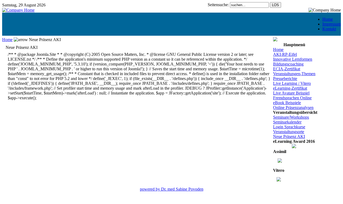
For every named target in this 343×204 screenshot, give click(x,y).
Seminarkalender (287, 122)
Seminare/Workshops (291, 117)
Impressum (331, 24)
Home (327, 19)
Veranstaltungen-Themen (294, 73)
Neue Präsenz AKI (289, 136)
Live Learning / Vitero (292, 83)
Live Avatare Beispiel (291, 93)
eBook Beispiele (287, 102)
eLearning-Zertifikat (290, 88)
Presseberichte (285, 78)
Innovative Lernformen (292, 59)
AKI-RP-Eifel (285, 54)
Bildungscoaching (288, 64)
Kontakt (329, 29)
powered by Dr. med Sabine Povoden (171, 189)
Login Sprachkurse (289, 127)
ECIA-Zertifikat (286, 69)
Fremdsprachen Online (292, 98)
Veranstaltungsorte (288, 131)
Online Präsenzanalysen (293, 107)
